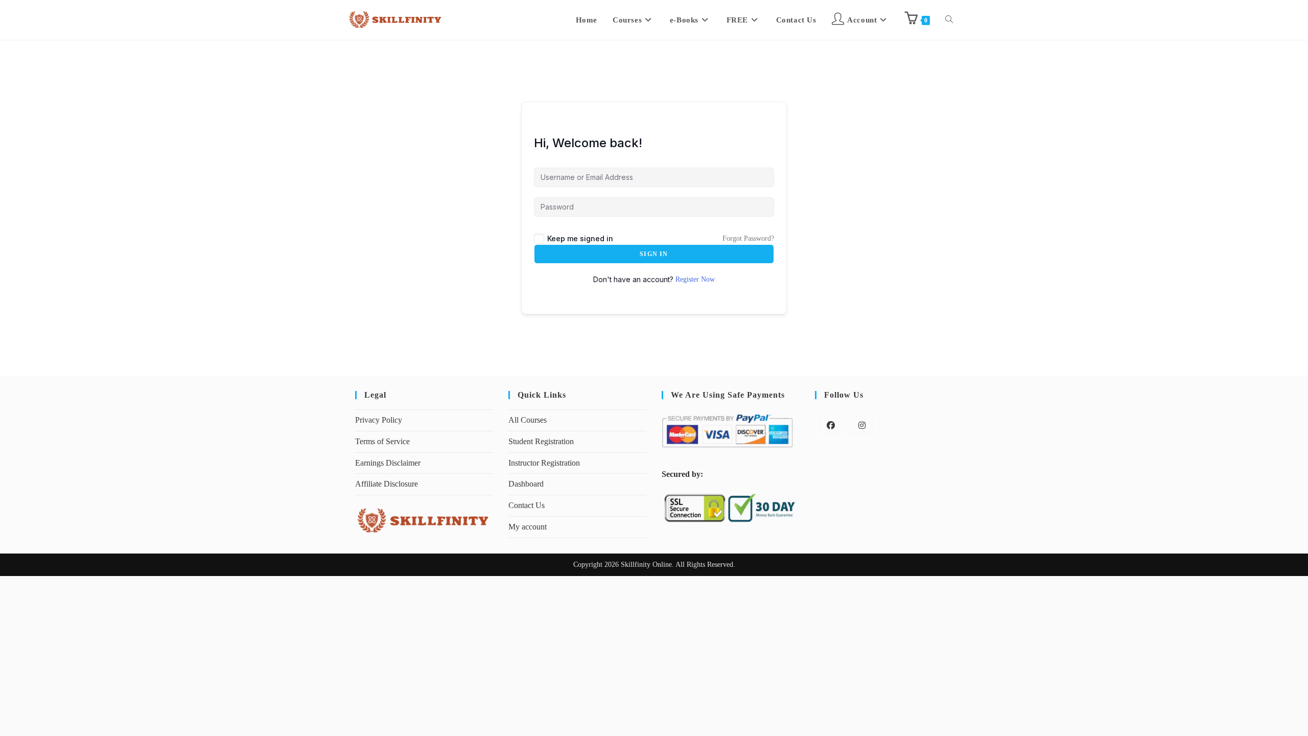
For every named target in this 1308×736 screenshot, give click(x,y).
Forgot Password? (748, 238)
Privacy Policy (378, 420)
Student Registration (541, 441)
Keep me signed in (580, 238)
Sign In (654, 254)
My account (527, 526)
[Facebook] (830, 425)
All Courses (527, 420)
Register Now (695, 279)
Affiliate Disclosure (386, 483)
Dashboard (526, 483)
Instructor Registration (544, 462)
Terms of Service (382, 441)
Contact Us (526, 505)
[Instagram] (862, 425)
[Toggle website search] (949, 20)
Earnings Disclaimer (388, 462)
